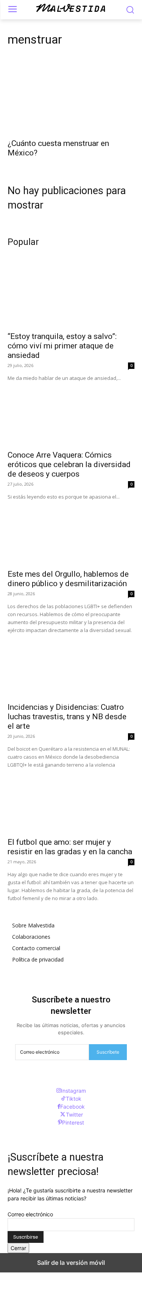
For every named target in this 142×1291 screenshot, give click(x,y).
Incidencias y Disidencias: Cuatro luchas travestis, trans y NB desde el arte (67, 717)
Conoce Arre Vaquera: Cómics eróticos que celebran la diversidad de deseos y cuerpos (69, 464)
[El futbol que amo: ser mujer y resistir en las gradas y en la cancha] (71, 801)
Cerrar (18, 1248)
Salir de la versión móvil (71, 1262)
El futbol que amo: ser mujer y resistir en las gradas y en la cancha (70, 847)
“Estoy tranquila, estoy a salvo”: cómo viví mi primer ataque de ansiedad (62, 346)
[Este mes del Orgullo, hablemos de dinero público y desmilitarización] (71, 533)
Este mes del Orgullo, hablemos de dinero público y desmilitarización (68, 578)
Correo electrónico (30, 1214)
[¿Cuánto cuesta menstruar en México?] (71, 102)
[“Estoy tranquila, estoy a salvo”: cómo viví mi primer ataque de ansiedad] (71, 295)
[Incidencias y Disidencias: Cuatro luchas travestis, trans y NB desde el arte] (71, 666)
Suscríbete (108, 1052)
